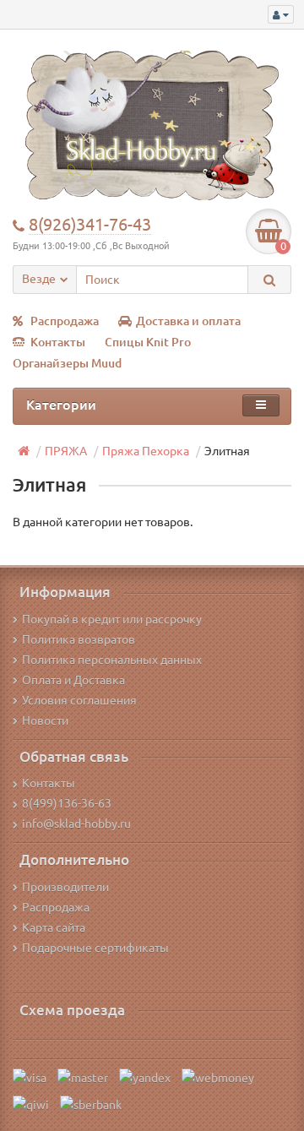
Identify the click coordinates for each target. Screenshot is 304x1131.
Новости (45, 720)
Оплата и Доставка (73, 680)
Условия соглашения (79, 700)
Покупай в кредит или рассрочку (112, 619)
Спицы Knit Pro (148, 342)
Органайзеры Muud (67, 363)
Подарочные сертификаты (95, 947)
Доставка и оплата (188, 321)
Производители (65, 887)
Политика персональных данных (112, 659)
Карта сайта (53, 927)
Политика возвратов (78, 639)
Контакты (57, 342)
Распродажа (64, 321)
